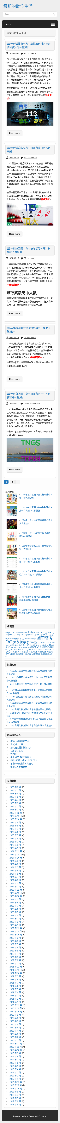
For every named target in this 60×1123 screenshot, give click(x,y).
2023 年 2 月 (15, 922)
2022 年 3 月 (15, 957)
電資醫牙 (22, 654)
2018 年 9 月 (15, 1092)
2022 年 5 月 (15, 950)
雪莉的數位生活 (18, 6)
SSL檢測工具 (16, 751)
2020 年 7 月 (15, 1021)
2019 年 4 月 (15, 1069)
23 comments (30, 337)
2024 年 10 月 (15, 858)
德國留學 (14, 645)
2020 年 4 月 (15, 1031)
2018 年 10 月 (15, 1088)
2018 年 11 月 (15, 1085)
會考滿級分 (15, 647)
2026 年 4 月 (15, 800)
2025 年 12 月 (15, 813)
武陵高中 (25, 647)
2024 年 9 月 (15, 861)
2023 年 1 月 (15, 925)
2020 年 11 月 (15, 1008)
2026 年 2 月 (15, 806)
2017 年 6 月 (15, 1101)
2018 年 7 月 (15, 1095)
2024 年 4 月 (15, 877)
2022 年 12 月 (15, 928)
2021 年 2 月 (15, 999)
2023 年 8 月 (15, 902)
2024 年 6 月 (15, 870)
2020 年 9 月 (15, 1015)
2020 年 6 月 (15, 1024)
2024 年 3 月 (15, 880)
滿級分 (34, 647)
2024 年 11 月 (15, 854)
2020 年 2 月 (15, 1037)
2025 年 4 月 (15, 838)
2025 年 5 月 (15, 835)
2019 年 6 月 (15, 1063)
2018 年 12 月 (15, 1082)
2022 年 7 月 (15, 944)
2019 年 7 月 (15, 1059)
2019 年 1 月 (15, 1079)
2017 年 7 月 (15, 1098)
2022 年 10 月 (15, 934)
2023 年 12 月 (15, 890)
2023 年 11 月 (15, 893)
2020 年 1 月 (15, 1040)
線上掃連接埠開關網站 (20, 757)
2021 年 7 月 (15, 983)
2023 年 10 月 (15, 896)
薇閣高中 (35, 652)
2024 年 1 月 (15, 886)
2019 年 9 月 (15, 1053)
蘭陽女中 (44, 652)
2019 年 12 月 (15, 1043)
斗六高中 (24, 645)
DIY (7, 632)
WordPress (22, 632)
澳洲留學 (45, 647)
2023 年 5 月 (15, 912)
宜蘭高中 (45, 643)
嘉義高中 (19, 639)
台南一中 (31, 635)
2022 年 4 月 (15, 954)
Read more (14, 133)
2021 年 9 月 (15, 976)
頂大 (30, 654)
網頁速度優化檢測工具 (20, 747)
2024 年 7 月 (15, 867)
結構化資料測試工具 (19, 741)
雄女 (15, 654)
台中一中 (10, 634)
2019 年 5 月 (15, 1066)
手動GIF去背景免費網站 (21, 763)
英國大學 (26, 652)
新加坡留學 (34, 645)
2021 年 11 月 (15, 970)
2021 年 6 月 (15, 986)
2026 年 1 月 (15, 809)
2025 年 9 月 (15, 822)
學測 (36, 642)
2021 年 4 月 (15, 992)
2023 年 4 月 (15, 915)
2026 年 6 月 (15, 793)
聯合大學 (49, 649)
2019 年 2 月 (15, 1075)
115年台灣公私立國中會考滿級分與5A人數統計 (31, 725)
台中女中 (22, 635)
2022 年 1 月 (15, 963)
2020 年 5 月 (15, 1027)
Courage (42, 1116)
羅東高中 (32, 649)
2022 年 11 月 (15, 931)
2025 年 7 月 (15, 829)
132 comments (30, 157)
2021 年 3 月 (15, 995)
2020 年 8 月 (15, 1018)
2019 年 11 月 (15, 1047)
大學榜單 (23, 642)
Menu (8, 24)
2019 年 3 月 (15, 1072)
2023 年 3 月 (15, 918)
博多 (51, 633)
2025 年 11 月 (15, 816)
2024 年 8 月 (15, 864)
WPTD (13, 754)
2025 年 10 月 (15, 819)
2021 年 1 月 (15, 1002)
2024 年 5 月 (15, 874)
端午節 (13, 649)
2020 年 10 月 (15, 1011)
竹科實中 (23, 650)
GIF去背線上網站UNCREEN (23, 760)
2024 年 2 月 (15, 883)
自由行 (8, 652)
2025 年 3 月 (15, 842)
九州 (31, 632)
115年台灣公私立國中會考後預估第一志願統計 (30, 709)
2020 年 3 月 (15, 1034)
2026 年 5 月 (15, 797)
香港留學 (38, 654)
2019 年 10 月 (15, 1050)
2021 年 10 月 (15, 973)
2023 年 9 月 (15, 899)
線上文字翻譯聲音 (18, 767)
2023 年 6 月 (15, 909)
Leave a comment (32, 403)
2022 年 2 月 (15, 960)
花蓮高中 (17, 652)
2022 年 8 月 (15, 941)
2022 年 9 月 (15, 938)
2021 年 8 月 (15, 979)
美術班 (41, 649)
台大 (39, 635)
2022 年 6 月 (15, 947)
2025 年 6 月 (15, 832)
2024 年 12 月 (15, 851)
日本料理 (44, 645)
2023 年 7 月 (15, 906)
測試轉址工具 (16, 744)
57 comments (30, 258)
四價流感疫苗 (30, 638)
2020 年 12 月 (15, 1005)
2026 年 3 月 (15, 803)
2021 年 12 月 (15, 967)
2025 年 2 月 (15, 845)
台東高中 (46, 635)
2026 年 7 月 (15, 790)
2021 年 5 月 (15, 989)
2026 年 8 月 (15, 787)
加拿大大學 (41, 633)
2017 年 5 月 (15, 1104)
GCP (14, 632)
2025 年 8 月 (15, 825)
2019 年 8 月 (15, 1056)
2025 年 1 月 (15, 848)
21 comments (30, 53)
